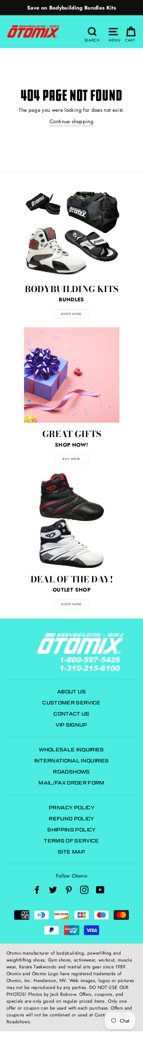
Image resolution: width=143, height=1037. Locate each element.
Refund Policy (71, 819)
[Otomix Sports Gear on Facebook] (37, 889)
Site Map (71, 852)
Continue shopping (71, 121)
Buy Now (71, 459)
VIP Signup (71, 725)
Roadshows (71, 772)
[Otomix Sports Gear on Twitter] (53, 889)
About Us (71, 692)
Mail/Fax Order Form (71, 783)
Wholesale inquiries (71, 749)
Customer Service (71, 703)
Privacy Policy (71, 807)
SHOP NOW (71, 314)
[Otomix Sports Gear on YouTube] (100, 889)
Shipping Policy (71, 830)
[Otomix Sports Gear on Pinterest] (68, 889)
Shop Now (71, 604)
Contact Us (71, 714)
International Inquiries (71, 761)
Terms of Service (71, 841)
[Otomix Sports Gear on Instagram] (84, 889)
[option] (71, 7)
